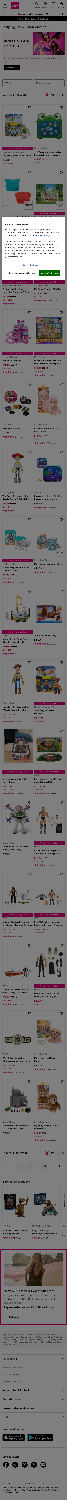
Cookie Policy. (43, 235)
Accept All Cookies (49, 273)
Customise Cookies (32, 265)
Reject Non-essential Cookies (21, 273)
